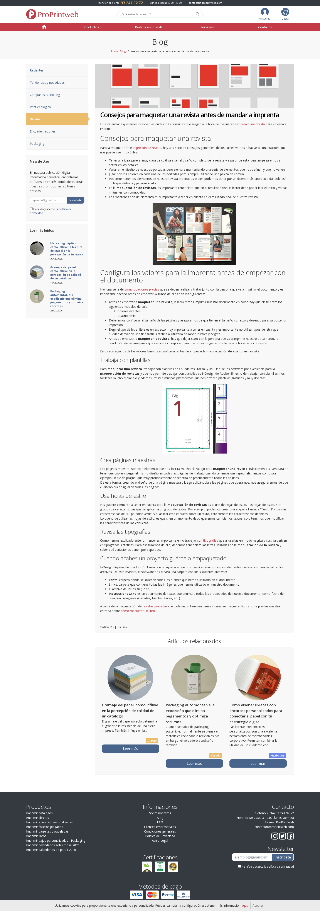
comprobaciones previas (142, 289)
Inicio (114, 51)
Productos (91, 27)
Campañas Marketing (45, 95)
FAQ (160, 822)
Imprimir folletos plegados (44, 827)
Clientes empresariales (160, 827)
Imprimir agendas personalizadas (49, 822)
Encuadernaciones (43, 131)
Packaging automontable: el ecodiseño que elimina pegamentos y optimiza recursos (66, 298)
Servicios (207, 27)
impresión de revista (147, 148)
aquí (244, 905)
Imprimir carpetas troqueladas (47, 831)
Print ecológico (40, 107)
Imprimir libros (36, 836)
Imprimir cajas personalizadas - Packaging (55, 840)
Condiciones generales (160, 831)
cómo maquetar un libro (138, 611)
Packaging (37, 143)
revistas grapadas (154, 606)
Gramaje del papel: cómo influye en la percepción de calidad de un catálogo (65, 272)
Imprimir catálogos (39, 813)
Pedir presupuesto (149, 27)
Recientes (37, 70)
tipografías (210, 540)
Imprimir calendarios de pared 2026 (51, 850)
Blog (123, 51)
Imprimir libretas (37, 818)
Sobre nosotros (160, 813)
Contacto (265, 27)
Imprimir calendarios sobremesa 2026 (52, 845)
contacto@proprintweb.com (205, 2)
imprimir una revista (251, 124)
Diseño (35, 119)
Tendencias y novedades (47, 82)
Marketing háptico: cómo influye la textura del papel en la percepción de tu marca (66, 248)
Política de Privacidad (160, 836)
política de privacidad (280, 867)
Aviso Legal (160, 840)
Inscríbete (75, 200)
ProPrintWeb (285, 822)
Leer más (130, 748)
